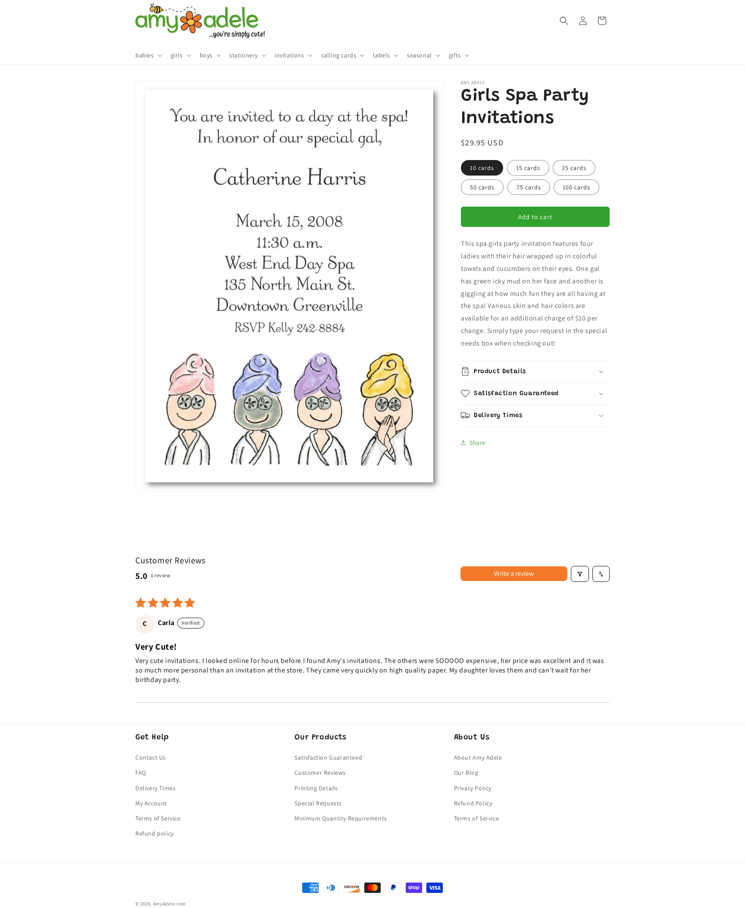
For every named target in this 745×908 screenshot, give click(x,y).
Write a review (514, 573)
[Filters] (580, 574)
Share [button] (477, 442)
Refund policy (154, 833)
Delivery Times (155, 788)
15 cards (528, 168)
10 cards (482, 168)
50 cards (482, 187)
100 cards (576, 187)
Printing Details (316, 788)
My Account (151, 803)
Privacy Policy (472, 788)
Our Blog (466, 772)
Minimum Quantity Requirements (340, 818)
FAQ (140, 772)
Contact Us (150, 757)
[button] (148, 55)
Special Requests (318, 803)
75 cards (528, 187)
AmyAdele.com (169, 904)
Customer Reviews (320, 772)
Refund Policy (473, 803)
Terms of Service (158, 818)
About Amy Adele (478, 757)
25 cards (574, 168)
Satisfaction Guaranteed (328, 757)
